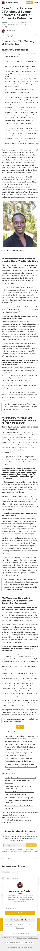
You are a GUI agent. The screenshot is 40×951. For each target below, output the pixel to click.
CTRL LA (23, 324)
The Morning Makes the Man (17, 42)
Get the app (29, 942)
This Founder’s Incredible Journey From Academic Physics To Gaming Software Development (19, 800)
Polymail (30, 615)
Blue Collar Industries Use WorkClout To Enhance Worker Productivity (19, 793)
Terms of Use (29, 924)
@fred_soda (12, 822)
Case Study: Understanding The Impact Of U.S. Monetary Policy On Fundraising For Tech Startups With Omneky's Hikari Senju (21, 738)
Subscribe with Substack (21, 920)
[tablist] (9, 872)
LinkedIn (10, 815)
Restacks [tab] (13, 872)
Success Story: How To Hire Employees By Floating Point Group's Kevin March (19, 759)
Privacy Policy (20, 928)
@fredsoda (10, 820)
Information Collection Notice (23, 926)
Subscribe (29, 2)
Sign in (36, 2)
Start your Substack (15, 942)
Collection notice (33, 938)
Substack (11, 947)
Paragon (4, 177)
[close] (34, 882)
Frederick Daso (10, 30)
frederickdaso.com (13, 817)
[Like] (3, 36)
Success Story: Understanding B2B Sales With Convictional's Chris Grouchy (21, 754)
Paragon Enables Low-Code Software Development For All (18, 787)
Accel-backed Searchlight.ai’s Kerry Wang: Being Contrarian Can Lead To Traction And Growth (21, 767)
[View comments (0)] (8, 36)
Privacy (19, 938)
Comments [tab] (6, 872)
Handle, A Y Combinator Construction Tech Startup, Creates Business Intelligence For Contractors (20, 780)
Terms (25, 938)
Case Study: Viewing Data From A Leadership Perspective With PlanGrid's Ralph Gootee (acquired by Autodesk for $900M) (21, 747)
